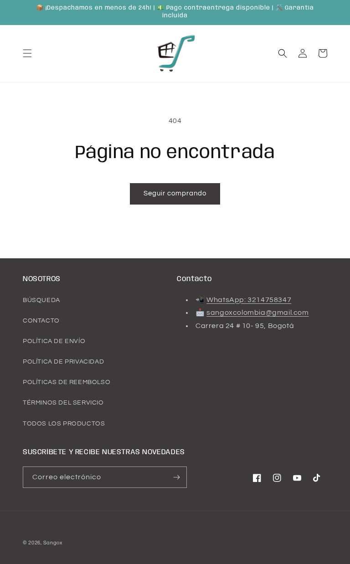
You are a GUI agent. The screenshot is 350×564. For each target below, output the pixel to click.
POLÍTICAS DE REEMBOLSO (66, 382)
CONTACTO (41, 321)
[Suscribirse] (176, 477)
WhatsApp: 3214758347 (248, 299)
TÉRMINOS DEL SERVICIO (63, 403)
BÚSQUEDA (41, 300)
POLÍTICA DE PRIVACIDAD (63, 362)
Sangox (52, 542)
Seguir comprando (175, 193)
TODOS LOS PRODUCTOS (64, 423)
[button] (27, 53)
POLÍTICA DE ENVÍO (54, 341)
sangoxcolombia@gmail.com (257, 312)
